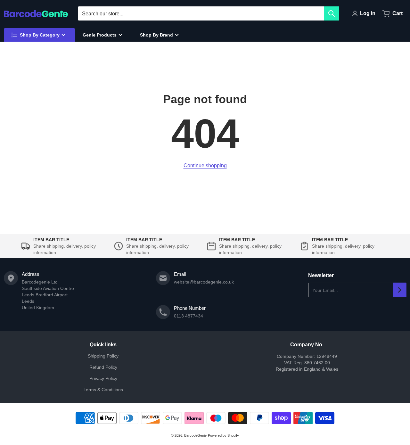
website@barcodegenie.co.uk (204, 281)
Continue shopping (205, 165)
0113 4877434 (188, 315)
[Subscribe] (399, 290)
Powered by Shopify (223, 435)
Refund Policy (103, 367)
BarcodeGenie (195, 435)
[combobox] (208, 13)
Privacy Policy (103, 378)
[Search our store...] (331, 13)
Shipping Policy (103, 355)
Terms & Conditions (103, 389)
